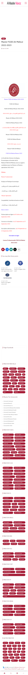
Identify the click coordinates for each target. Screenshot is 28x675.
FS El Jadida (6, 504)
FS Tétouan (21, 510)
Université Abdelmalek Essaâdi (10, 410)
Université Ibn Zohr (8, 416)
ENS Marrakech (20, 541)
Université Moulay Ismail (9, 423)
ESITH (9, 646)
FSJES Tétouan (7, 458)
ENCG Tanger (6, 531)
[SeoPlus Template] (3, 667)
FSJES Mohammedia (8, 449)
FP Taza (5, 596)
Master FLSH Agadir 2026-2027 (6, 283)
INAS (23, 651)
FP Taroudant (20, 593)
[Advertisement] (14, 23)
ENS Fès (12, 541)
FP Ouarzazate (21, 590)
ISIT (22, 657)
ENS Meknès (6, 544)
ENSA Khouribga (7, 612)
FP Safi (5, 593)
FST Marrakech (7, 630)
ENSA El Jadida (18, 606)
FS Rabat (5, 510)
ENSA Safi (19, 612)
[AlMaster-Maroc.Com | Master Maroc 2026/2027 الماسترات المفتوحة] (14, 3)
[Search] (11, 673)
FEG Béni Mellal (7, 553)
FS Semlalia (13, 510)
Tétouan (16, 392)
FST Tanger (17, 633)
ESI (4, 646)
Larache (5, 380)
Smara (10, 389)
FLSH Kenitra (6, 479)
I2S (14, 651)
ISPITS (5, 660)
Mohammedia (7, 383)
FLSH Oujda (6, 485)
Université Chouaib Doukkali (10, 412)
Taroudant (22, 389)
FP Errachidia (7, 587)
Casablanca (21, 371)
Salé (22, 386)
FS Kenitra (21, 504)
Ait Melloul (12, 368)
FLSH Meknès (7, 482)
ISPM (13, 660)
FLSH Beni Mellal (18, 470)
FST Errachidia (7, 627)
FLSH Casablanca (7, 473)
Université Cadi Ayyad (8, 401)
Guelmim (5, 377)
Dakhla (5, 374)
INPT (10, 654)
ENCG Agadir (6, 522)
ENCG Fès (6, 528)
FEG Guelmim (7, 556)
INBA (5, 654)
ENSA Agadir (6, 606)
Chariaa (5, 643)
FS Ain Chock (18, 498)
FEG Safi (15, 559)
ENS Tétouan (21, 544)
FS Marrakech (7, 507)
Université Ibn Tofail (8, 425)
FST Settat (6, 633)
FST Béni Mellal (18, 624)
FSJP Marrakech (7, 572)
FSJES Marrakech (7, 446)
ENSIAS (17, 643)
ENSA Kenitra (17, 609)
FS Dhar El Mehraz (18, 501)
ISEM (11, 657)
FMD (15, 648)
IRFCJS (5, 657)
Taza (5, 392)
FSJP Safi (19, 572)
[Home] (4, 673)
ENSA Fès (6, 609)
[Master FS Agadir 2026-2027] (20, 263)
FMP (19, 648)
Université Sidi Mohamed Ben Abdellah (12, 407)
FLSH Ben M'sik (7, 470)
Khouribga (20, 377)
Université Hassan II (8, 403)
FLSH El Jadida (7, 476)
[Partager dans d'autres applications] (19, 249)
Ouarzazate (21, 383)
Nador (14, 383)
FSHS (5, 651)
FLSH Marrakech (18, 479)
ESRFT (14, 646)
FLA (23, 646)
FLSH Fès (18, 476)
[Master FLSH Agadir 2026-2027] (7, 276)
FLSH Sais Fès (7, 488)
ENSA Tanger (6, 614)
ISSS (20, 660)
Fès (23, 374)
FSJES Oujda (20, 449)
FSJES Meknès (19, 446)
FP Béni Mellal (7, 584)
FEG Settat (21, 559)
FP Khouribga (18, 587)
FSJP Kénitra (19, 569)
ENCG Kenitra (13, 528)
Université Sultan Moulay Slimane (11, 414)
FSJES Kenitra (17, 443)
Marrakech (13, 380)
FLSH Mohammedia (18, 482)
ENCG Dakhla (6, 525)
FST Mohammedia (19, 630)
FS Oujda (22, 507)
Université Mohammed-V (9, 421)
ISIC (17, 657)
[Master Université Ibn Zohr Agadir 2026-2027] (7, 263)
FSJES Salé (14, 452)
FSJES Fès (6, 443)
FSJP (10, 651)
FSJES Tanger (18, 455)
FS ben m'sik (6, 512)
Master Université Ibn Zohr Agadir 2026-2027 (7, 270)
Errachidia (18, 374)
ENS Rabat (13, 544)
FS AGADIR (6, 498)
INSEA (22, 654)
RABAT (11, 386)
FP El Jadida (18, 584)
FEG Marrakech (7, 559)
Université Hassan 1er (8, 405)
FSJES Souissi (7, 455)
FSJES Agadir (7, 434)
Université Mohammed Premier (10, 418)
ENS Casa (6, 541)
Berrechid (6, 371)
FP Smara (12, 593)
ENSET (11, 643)
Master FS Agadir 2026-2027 (20, 270)
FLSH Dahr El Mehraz (19, 473)
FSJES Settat (21, 452)
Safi (17, 386)
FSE (23, 648)
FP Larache (6, 590)
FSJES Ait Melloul (7, 440)
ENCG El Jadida (18, 525)
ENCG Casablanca (18, 522)
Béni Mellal (13, 371)
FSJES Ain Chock (7, 437)
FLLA (10, 648)
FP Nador (13, 590)
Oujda (5, 386)
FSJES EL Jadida (19, 440)
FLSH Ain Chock (17, 468)
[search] (26, 3)
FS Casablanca (7, 501)
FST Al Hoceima (7, 624)
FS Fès (13, 504)
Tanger (15, 389)
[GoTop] (23, 673)
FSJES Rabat (6, 452)
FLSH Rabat (17, 485)
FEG (19, 646)
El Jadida (11, 374)
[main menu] (2, 3)
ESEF (23, 643)
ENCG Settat (21, 528)
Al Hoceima (20, 368)
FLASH (5, 648)
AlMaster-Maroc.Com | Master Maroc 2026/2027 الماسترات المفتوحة (14, 668)
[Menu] (17, 673)
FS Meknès (14, 507)
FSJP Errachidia (7, 569)
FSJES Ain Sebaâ (19, 437)
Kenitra (13, 377)
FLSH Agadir (6, 468)
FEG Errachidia (18, 553)
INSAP (16, 654)
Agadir (3, 38)
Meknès (21, 380)
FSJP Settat (6, 575)
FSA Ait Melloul (18, 512)
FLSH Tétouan (18, 488)
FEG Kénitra (18, 556)
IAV (18, 651)
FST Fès (18, 627)
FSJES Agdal (18, 434)
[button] (7, 249)
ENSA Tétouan (18, 614)
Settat (5, 389)
